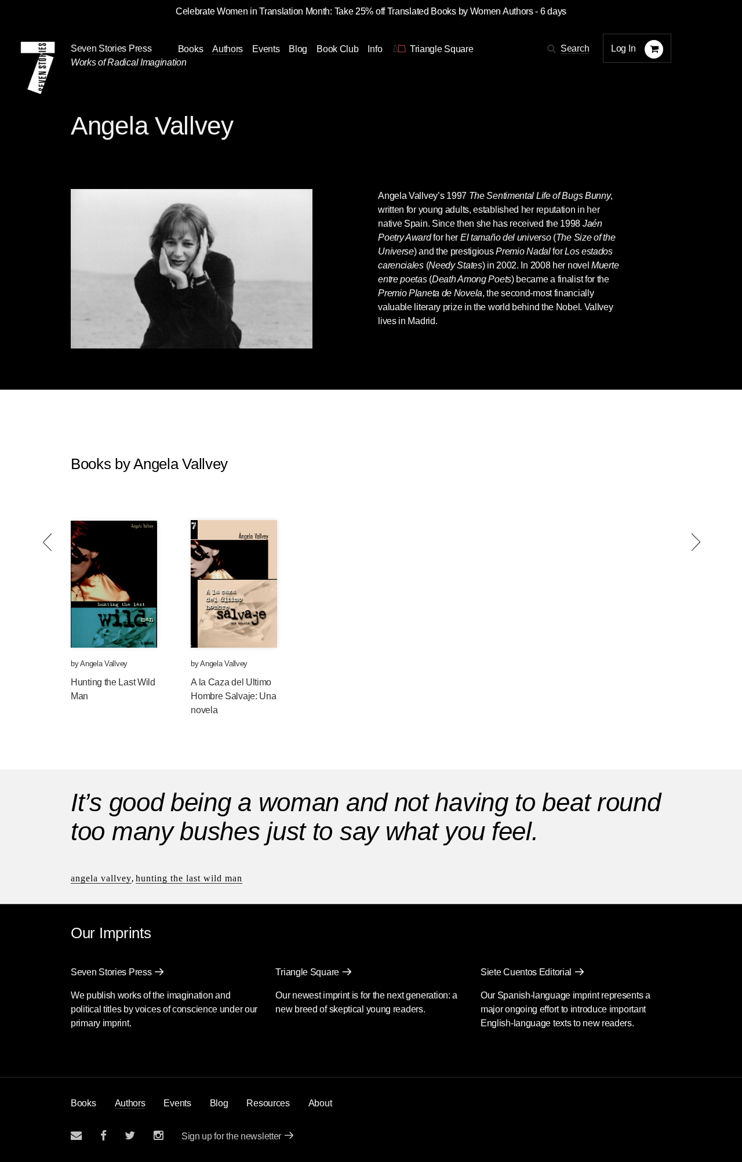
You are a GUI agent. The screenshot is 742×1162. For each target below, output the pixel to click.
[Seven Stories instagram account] (158, 1135)
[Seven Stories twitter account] (130, 1135)
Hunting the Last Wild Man (189, 878)
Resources (267, 1103)
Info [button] (375, 49)
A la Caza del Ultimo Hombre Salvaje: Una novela (233, 696)
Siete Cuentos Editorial (526, 972)
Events (265, 49)
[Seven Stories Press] (38, 68)
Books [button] (190, 49)
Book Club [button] (337, 49)
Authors (227, 49)
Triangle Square (307, 972)
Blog (298, 49)
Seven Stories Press (111, 48)
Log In (623, 48)
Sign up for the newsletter (231, 1136)
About (320, 1103)
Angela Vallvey (104, 663)
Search (575, 48)
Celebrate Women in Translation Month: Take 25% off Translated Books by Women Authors (354, 11)
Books (83, 1103)
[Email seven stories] (76, 1135)
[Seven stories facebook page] (103, 1135)
